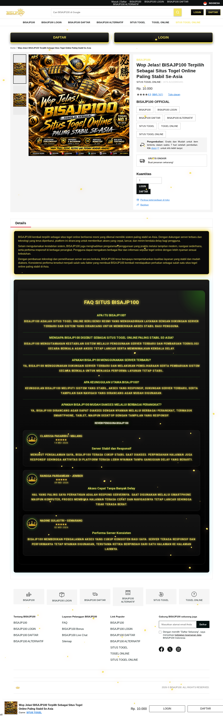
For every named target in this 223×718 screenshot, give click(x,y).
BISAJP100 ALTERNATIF (126, 4)
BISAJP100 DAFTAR (177, 1)
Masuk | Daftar (119, 1)
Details (20, 223)
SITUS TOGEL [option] (146, 126)
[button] (19, 69)
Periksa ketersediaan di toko (155, 200)
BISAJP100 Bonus (73, 629)
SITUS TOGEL (161, 600)
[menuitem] (29, 22)
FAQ (64, 622)
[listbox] (171, 121)
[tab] (20, 223)
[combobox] (116, 12)
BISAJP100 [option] (145, 109)
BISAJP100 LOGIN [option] (167, 109)
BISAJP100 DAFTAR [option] (149, 118)
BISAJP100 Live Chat (74, 635)
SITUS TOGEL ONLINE (124, 659)
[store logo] (19, 12)
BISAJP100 (135, 1)
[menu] (111, 22)
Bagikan (144, 204)
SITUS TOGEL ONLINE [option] (151, 134)
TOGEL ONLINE (194, 600)
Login (197, 12)
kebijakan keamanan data (188, 635)
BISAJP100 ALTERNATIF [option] (180, 118)
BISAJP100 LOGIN (154, 1)
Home (13, 48)
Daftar (213, 12)
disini (154, 148)
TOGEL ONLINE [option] (169, 126)
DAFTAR (59, 37)
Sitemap (67, 641)
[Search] (178, 12)
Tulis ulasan (174, 94)
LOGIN (163, 37)
